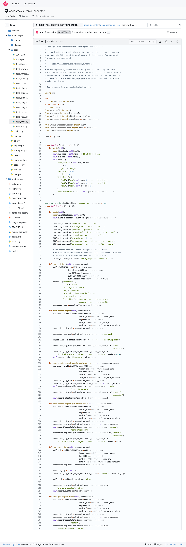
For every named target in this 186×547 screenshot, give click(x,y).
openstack (15, 11)
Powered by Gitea (11, 544)
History (151, 42)
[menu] (148, 544)
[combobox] (164, 25)
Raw (132, 42)
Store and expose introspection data (89, 32)
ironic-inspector (35, 11)
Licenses (171, 544)
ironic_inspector (107, 25)
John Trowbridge (47, 32)
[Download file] (160, 41)
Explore (15, 3)
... (109, 32)
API (181, 544)
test (118, 25)
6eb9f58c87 (64, 32)
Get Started (29, 3)
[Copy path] (136, 25)
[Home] (5, 3)
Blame (141, 42)
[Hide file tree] (7, 25)
